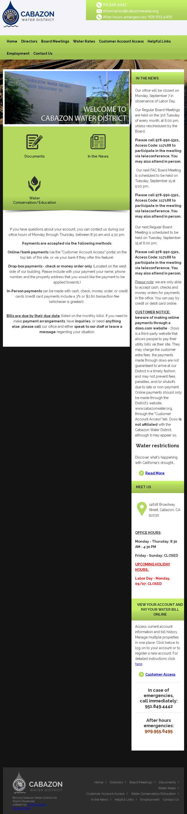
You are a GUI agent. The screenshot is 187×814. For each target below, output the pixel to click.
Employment (18, 53)
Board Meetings (55, 41)
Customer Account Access (121, 41)
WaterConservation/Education (34, 200)
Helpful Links (159, 41)
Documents (34, 156)
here (138, 664)
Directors (29, 41)
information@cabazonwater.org (130, 11)
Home (12, 41)
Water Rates (84, 41)
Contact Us (42, 53)
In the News (98, 156)
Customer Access (160, 674)
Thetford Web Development (29, 806)
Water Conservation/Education (153, 794)
